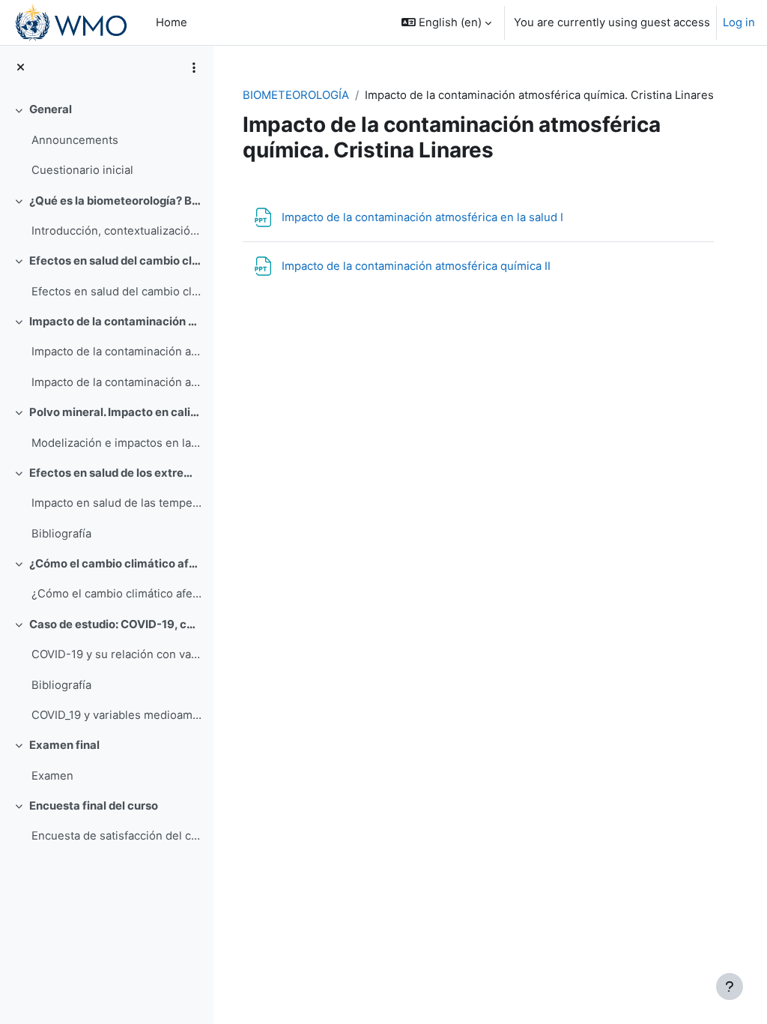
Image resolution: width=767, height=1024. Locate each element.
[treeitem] (106, 139)
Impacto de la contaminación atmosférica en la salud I (116, 351)
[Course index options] (194, 67)
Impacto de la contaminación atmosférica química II (116, 382)
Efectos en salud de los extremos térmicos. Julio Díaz (115, 473)
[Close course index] (20, 67)
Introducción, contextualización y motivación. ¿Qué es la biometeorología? (116, 231)
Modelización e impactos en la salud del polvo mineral (116, 443)
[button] (446, 22)
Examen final (64, 745)
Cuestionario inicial (82, 170)
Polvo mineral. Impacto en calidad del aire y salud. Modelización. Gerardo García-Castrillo (115, 412)
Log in (739, 22)
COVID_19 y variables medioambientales (116, 715)
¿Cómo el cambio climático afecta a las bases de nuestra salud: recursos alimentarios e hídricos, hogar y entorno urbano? (116, 593)
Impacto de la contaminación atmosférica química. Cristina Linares (115, 321)
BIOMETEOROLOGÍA (296, 95)
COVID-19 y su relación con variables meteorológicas (116, 654)
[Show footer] (729, 986)
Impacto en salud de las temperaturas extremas (116, 503)
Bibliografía (61, 533)
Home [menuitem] (171, 22)
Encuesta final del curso (93, 806)
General (50, 109)
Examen (52, 776)
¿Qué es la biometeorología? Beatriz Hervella (115, 201)
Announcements (74, 140)
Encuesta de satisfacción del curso (116, 836)
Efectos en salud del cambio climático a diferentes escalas (116, 291)
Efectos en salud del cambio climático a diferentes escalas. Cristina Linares (115, 261)
